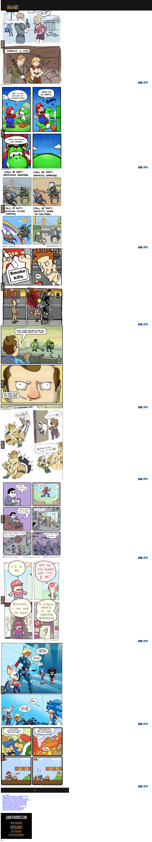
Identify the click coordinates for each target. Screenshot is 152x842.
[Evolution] (32, 247)
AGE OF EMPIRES (7, 796)
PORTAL (16, 804)
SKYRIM (4, 806)
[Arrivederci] (32, 479)
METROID (23, 802)
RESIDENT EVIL (22, 804)
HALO (10, 801)
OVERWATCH (22, 803)
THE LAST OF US (21, 807)
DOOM (26, 798)
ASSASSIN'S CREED (23, 796)
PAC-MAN (5, 804)
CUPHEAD (19, 797)
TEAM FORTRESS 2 (7, 807)
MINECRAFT (5, 803)
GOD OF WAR (23, 799)
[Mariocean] (32, 641)
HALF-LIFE (5, 801)
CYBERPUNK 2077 (7, 798)
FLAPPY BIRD (16, 799)
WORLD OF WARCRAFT (16, 809)
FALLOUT (5, 799)
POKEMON (11, 804)
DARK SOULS (15, 798)
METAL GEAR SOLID (15, 802)
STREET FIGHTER (15, 806)
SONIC (9, 806)
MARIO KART (6, 802)
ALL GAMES (5, 794)
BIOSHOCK (5, 797)
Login (8, 24)
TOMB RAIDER (20, 808)
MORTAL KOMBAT (14, 803)
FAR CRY (10, 799)
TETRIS (15, 807)
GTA (29, 799)
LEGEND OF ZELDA (17, 801)
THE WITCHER (12, 808)
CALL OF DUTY (12, 797)
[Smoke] (32, 324)
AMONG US (15, 796)
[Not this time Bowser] (32, 786)
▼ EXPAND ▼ (6, 84)
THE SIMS (5, 808)
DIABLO (22, 798)
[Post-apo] (32, 558)
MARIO (25, 801)
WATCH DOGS (6, 809)
